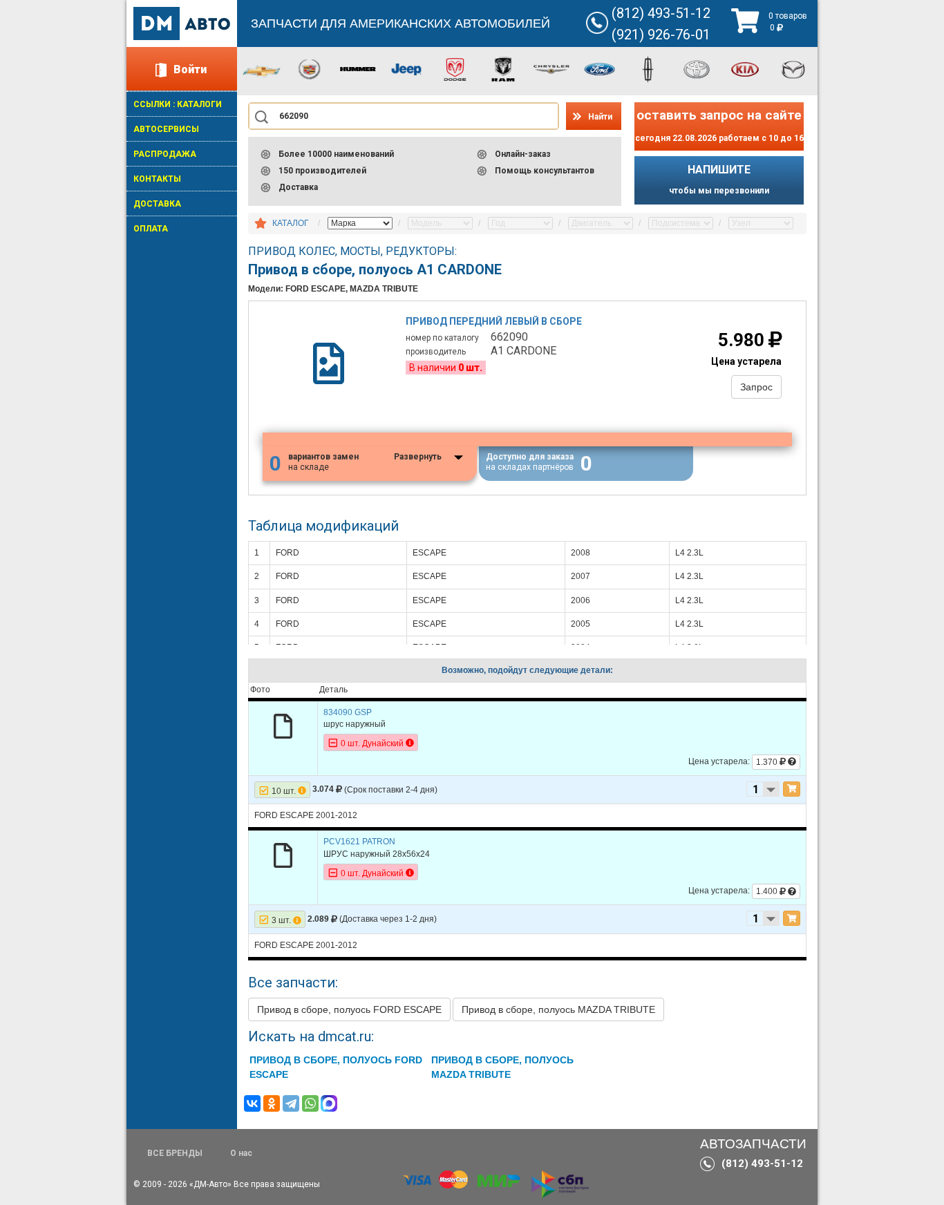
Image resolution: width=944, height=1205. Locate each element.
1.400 (768, 891)
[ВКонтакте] (252, 1103)
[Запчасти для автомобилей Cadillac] (309, 68)
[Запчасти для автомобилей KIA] (745, 68)
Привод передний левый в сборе (494, 321)
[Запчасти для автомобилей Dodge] (454, 68)
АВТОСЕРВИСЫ (166, 129)
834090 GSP (347, 712)
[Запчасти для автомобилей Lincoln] (648, 68)
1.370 (768, 762)
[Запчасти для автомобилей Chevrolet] (261, 70)
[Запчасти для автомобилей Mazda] (793, 68)
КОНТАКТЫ (157, 179)
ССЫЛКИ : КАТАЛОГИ (177, 104)
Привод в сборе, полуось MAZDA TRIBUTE (558, 1009)
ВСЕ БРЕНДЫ (174, 1153)
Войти (190, 69)
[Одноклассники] (271, 1103)
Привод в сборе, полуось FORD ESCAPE (349, 1009)
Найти (600, 117)
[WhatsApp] (310, 1103)
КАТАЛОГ (290, 223)
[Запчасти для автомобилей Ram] (503, 68)
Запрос (756, 386)
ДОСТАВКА (157, 204)
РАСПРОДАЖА (164, 154)
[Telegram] (291, 1103)
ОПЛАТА (150, 229)
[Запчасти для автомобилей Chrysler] (551, 68)
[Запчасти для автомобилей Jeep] (406, 68)
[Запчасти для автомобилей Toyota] (696, 68)
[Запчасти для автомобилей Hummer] (358, 68)
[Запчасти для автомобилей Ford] (600, 68)
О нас (241, 1153)
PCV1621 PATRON (359, 841)
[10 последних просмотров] (260, 224)
